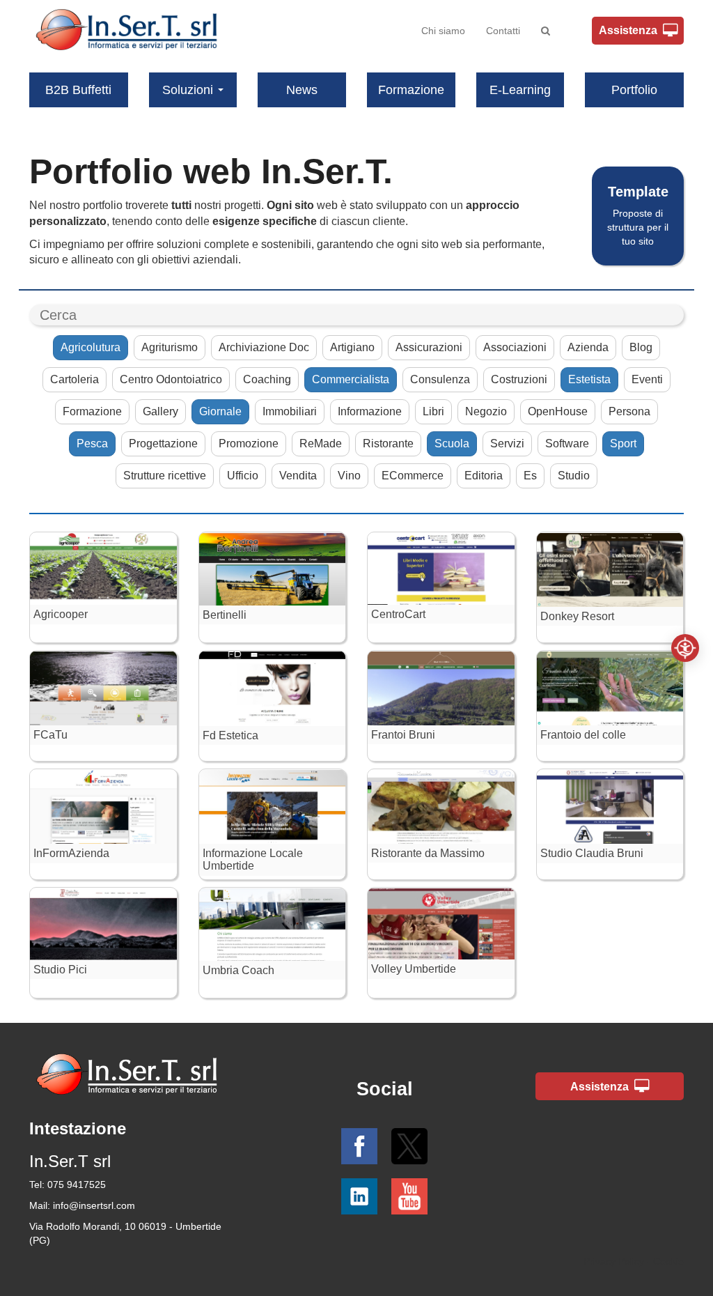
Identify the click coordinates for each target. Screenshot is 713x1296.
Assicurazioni (428, 347)
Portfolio (634, 90)
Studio (574, 475)
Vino (349, 475)
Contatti (503, 30)
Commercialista (350, 379)
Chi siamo (443, 30)
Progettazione (163, 443)
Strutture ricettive (164, 475)
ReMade (320, 443)
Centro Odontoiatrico (171, 379)
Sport (623, 443)
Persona (629, 411)
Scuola (451, 443)
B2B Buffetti (78, 90)
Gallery (160, 411)
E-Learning (520, 90)
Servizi (507, 443)
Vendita (298, 475)
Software (567, 443)
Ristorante (388, 443)
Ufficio (242, 475)
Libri (433, 411)
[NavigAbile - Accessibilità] (685, 648)
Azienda (588, 347)
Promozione (249, 443)
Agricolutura (90, 347)
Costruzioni (519, 379)
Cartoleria (74, 379)
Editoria (483, 475)
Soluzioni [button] (187, 90)
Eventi (647, 379)
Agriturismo (169, 347)
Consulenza (440, 379)
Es (530, 475)
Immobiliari (290, 411)
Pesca (92, 443)
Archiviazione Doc (264, 347)
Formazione (411, 90)
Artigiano (352, 347)
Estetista (589, 379)
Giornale (220, 411)
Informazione (370, 411)
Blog (640, 347)
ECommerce (413, 475)
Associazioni (515, 347)
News (302, 90)
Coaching (267, 379)
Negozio (486, 411)
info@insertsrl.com (94, 1205)
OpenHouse (558, 411)
